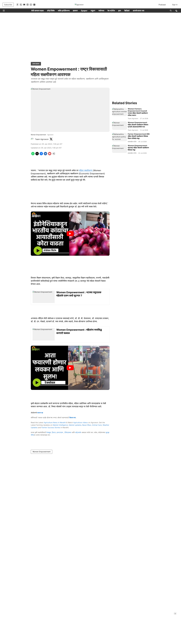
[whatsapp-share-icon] (33, 155)
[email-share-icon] (49, 155)
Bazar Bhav (86, 425)
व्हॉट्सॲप (78, 432)
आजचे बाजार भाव (138, 11)
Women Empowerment (41, 452)
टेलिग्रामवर (67, 432)
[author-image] (32, 139)
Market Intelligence (60, 425)
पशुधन (93, 11)
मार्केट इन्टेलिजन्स (64, 11)
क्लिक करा (72, 418)
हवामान (75, 11)
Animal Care (97, 425)
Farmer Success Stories (50, 427)
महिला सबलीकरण (86, 170)
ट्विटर (54, 432)
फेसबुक (48, 432)
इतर (119, 11)
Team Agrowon (42, 139)
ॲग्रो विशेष (51, 11)
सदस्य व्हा (40, 413)
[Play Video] (70, 233)
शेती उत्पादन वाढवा (37, 11)
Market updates (75, 425)
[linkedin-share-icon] (45, 155)
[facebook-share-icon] (41, 155)
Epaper (84, 11)
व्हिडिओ (126, 11)
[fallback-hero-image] (119, 112)
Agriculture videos (80, 422)
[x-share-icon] (37, 155)
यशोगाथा (101, 11)
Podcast (162, 5)
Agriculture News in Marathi (55, 422)
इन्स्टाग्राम (60, 432)
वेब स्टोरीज (111, 11)
